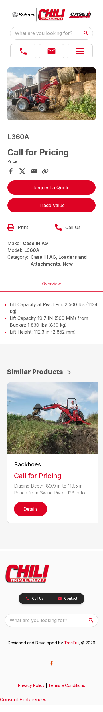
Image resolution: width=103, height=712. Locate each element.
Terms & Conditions (66, 685)
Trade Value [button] (52, 205)
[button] (23, 51)
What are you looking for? (43, 33)
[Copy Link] (45, 171)
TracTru (71, 642)
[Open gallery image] (51, 93)
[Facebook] (51, 663)
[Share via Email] (33, 171)
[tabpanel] (51, 94)
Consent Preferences (23, 699)
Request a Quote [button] (51, 187)
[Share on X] (22, 171)
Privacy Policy (31, 685)
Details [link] (30, 509)
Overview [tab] (51, 283)
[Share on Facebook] (10, 171)
